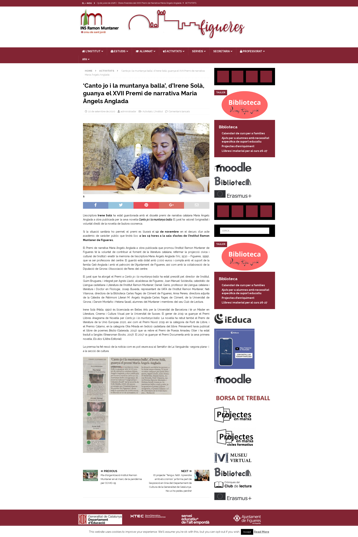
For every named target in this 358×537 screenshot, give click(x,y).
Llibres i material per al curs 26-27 (244, 150)
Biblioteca (228, 127)
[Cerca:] (244, 231)
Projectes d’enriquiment (238, 146)
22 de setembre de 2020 (101, 111)
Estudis (119, 51)
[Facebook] (269, 3)
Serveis (197, 51)
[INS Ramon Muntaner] (179, 37)
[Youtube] (276, 3)
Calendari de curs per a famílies (243, 133)
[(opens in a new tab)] (244, 117)
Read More (261, 531)
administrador (128, 111)
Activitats (147, 111)
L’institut (93, 51)
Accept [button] (247, 531)
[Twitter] (262, 3)
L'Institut (158, 111)
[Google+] (266, 76)
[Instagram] (254, 3)
